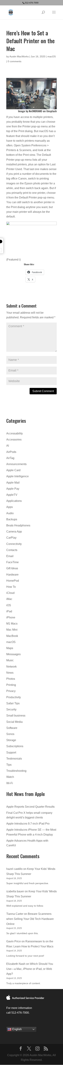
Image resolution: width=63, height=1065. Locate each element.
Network (11, 666)
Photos (10, 678)
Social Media (14, 721)
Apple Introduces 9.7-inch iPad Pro (28, 823)
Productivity (13, 697)
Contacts (11, 550)
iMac (9, 598)
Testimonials (14, 758)
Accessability (14, 433)
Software (11, 727)
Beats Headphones (18, 525)
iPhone (10, 617)
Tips (9, 764)
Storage (11, 740)
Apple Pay (12, 488)
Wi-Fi (9, 783)
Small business (15, 715)
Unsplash (51, 111)
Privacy (11, 690)
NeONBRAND (35, 111)
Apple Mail (13, 482)
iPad (9, 611)
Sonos (10, 734)
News (9, 672)
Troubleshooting (16, 770)
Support (11, 752)
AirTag (10, 458)
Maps (9, 648)
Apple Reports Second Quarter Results (30, 806)
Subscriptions (14, 746)
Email (9, 556)
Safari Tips (13, 703)
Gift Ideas (12, 568)
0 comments (14, 61)
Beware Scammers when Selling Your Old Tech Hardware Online (30, 918)
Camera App (14, 531)
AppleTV (11, 494)
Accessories (14, 439)
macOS (51, 56)
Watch (10, 776)
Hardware (12, 574)
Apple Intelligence (17, 476)
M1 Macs (12, 623)
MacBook (12, 635)
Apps (9, 506)
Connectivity (14, 543)
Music (10, 660)
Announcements (16, 464)
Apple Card (13, 470)
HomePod (12, 580)
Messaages (13, 654)
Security (11, 709)
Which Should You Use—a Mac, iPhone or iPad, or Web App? (29, 968)
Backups (11, 519)
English (17, 1029)
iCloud (10, 592)
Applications (14, 500)
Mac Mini (12, 629)
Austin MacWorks (19, 56)
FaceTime (12, 562)
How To (11, 586)
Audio (10, 513)
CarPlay (11, 537)
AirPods (11, 451)
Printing (11, 684)
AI (7, 445)
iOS (8, 605)
